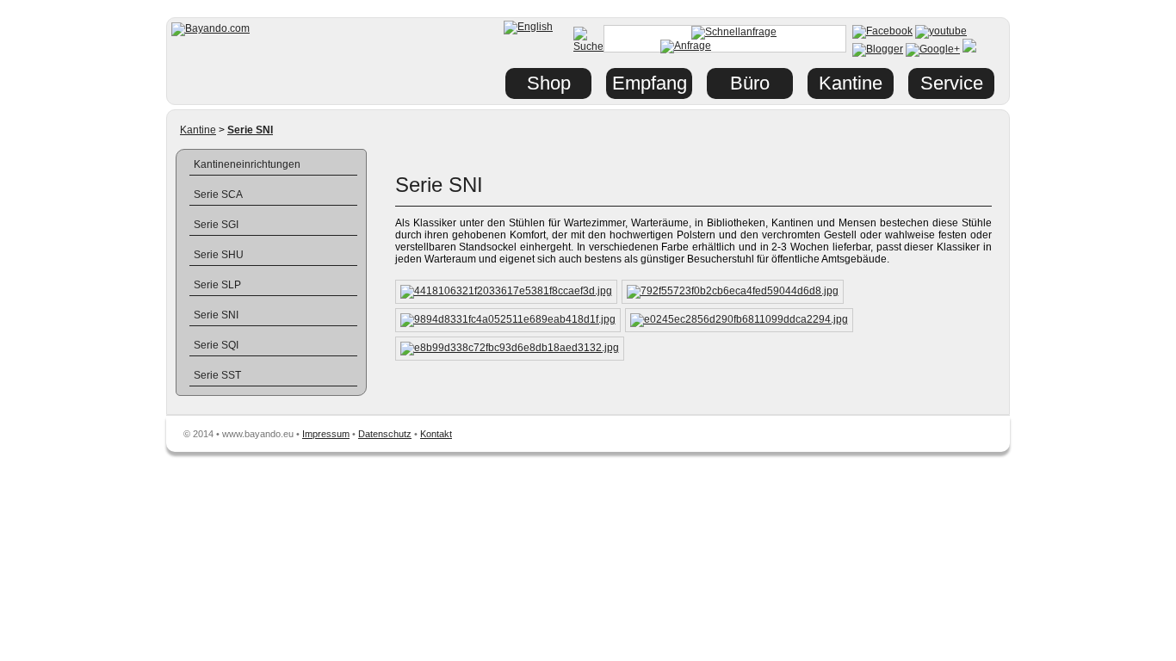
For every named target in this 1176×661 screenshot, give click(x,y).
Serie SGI (216, 225)
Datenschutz (385, 434)
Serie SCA (218, 194)
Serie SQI (216, 345)
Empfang (649, 83)
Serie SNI (216, 315)
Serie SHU (219, 255)
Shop (549, 83)
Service (951, 83)
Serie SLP (217, 285)
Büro (750, 83)
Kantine (198, 130)
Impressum (326, 434)
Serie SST (217, 375)
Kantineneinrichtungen (247, 164)
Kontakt (436, 434)
